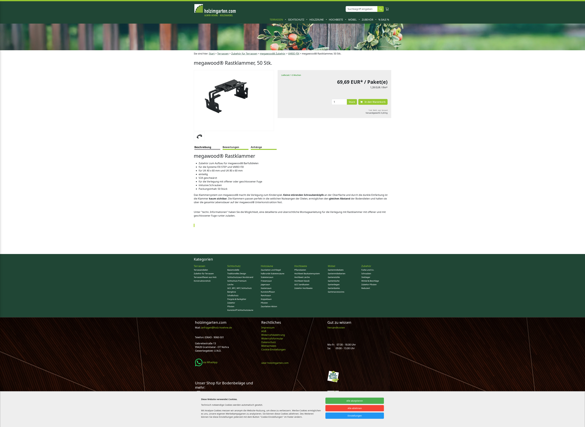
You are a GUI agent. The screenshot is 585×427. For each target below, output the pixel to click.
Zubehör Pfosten (369, 284)
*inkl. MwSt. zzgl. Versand (378, 110)
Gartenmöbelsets (336, 269)
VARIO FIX (293, 53)
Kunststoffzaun (268, 291)
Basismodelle (233, 269)
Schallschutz (232, 295)
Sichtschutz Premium (236, 280)
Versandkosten (336, 327)
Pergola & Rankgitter (236, 299)
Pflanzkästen (300, 269)
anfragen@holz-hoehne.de (216, 327)
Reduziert (365, 288)
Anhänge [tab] (256, 147)
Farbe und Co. (367, 269)
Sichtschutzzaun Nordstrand (240, 277)
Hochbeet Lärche (302, 277)
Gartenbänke (334, 288)
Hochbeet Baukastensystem (307, 273)
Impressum (268, 327)
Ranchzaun (266, 295)
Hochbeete (336, 19)
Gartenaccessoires (336, 291)
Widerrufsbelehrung (273, 335)
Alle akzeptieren (354, 400)
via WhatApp (210, 362)
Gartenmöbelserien (336, 273)
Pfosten (230, 306)
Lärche (230, 284)
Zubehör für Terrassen (244, 53)
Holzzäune (316, 19)
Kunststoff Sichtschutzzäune (240, 310)
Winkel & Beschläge (370, 280)
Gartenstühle (334, 277)
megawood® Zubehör (272, 53)
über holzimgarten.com (275, 363)
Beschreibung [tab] (202, 147)
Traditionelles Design (236, 273)
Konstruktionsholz (202, 280)
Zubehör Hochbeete (303, 288)
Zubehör (368, 19)
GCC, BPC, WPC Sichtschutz (239, 288)
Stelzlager (365, 277)
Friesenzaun (266, 280)
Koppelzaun (266, 299)
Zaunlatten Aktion (269, 306)
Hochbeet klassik (302, 280)
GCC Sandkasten (301, 284)
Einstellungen (355, 415)
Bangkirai (231, 291)
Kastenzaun (266, 288)
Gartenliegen (334, 284)
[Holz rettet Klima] (333, 376)
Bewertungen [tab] (231, 147)
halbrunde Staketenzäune (272, 273)
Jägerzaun (265, 284)
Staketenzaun (267, 277)
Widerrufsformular (272, 338)
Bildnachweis (269, 346)
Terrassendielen (201, 269)
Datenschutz (268, 342)
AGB (263, 331)
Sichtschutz (296, 19)
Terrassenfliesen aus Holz (205, 277)
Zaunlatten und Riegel (271, 269)
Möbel (352, 19)
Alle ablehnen (355, 408)
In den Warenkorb (375, 102)
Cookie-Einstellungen (273, 349)
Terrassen (277, 19)
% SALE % (383, 19)
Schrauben (366, 273)
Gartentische (333, 280)
